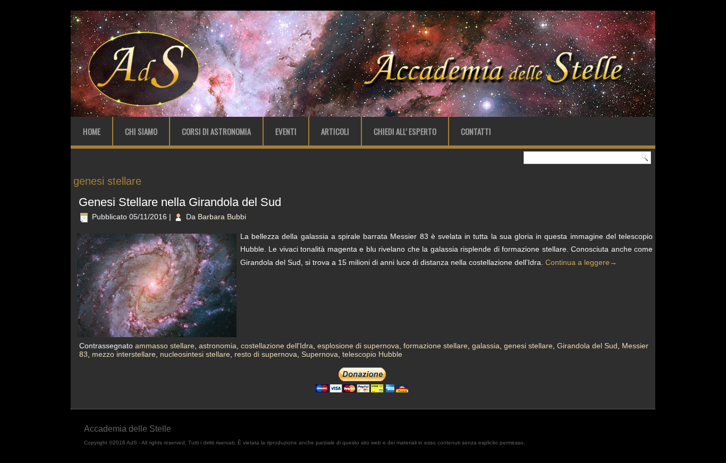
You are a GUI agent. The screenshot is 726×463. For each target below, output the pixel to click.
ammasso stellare (165, 345)
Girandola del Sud (587, 345)
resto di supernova (265, 354)
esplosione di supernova (358, 345)
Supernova (319, 354)
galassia (486, 345)
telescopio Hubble (372, 354)
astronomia (218, 345)
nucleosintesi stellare (195, 354)
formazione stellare (435, 345)
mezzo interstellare (124, 354)
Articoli (335, 131)
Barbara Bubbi (222, 216)
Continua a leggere (581, 262)
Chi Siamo (141, 131)
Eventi (286, 131)
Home (91, 131)
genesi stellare (528, 345)
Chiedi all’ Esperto (405, 131)
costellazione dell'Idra (277, 345)
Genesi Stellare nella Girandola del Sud (180, 202)
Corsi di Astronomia (216, 131)
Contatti (476, 131)
